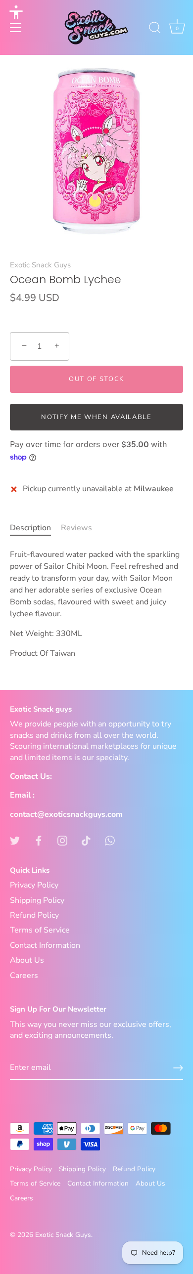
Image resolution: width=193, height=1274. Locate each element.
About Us (27, 960)
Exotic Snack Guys (40, 265)
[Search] (155, 29)
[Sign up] (178, 1068)
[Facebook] (39, 840)
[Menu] (16, 28)
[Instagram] (62, 840)
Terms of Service (40, 930)
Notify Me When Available (96, 417)
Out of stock (96, 379)
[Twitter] (15, 840)
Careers (24, 975)
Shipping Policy (37, 900)
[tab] (35, 527)
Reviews (76, 527)
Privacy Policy (34, 885)
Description (30, 527)
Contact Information (45, 945)
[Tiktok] (86, 840)
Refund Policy (34, 915)
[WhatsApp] (110, 840)
